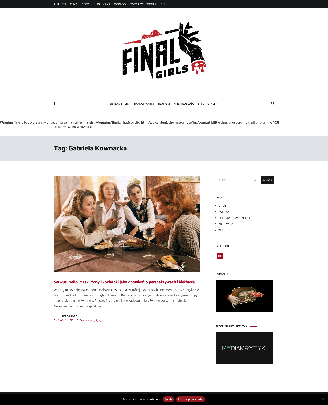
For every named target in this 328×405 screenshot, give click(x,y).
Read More (69, 316)
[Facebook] (220, 256)
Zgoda (168, 399)
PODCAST (152, 4)
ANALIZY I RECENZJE (66, 4)
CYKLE (211, 103)
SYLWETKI (88, 4)
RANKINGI (103, 4)
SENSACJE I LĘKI (120, 103)
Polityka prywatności (190, 399)
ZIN (162, 4)
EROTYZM (164, 103)
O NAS (222, 205)
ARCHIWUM (225, 224)
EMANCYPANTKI (143, 103)
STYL (201, 103)
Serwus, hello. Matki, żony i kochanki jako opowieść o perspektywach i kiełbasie (124, 282)
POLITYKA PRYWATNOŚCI (234, 218)
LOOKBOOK (120, 4)
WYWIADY (136, 4)
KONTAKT (224, 211)
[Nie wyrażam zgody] (323, 399)
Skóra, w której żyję (89, 320)
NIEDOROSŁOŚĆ (184, 103)
